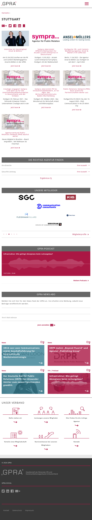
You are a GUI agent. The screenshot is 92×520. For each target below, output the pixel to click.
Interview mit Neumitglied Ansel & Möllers (15, 50)
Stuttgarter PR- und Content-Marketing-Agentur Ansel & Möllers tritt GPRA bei (76, 51)
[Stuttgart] (24, 25)
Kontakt (6, 510)
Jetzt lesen (15, 66)
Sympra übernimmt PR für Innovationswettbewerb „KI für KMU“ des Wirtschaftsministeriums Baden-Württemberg (46, 92)
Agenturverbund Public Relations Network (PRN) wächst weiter (15, 134)
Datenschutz (17, 510)
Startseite (5, 13)
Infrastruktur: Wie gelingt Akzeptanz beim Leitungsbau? (28, 254)
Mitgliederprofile (80, 234)
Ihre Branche (6, 165)
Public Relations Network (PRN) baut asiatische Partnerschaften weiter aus (76, 91)
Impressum (29, 510)
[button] (3, 234)
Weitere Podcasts (80, 280)
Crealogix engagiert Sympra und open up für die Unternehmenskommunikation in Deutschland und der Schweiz (15, 92)
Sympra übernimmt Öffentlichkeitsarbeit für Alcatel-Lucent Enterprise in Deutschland (46, 51)
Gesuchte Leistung (9, 172)
